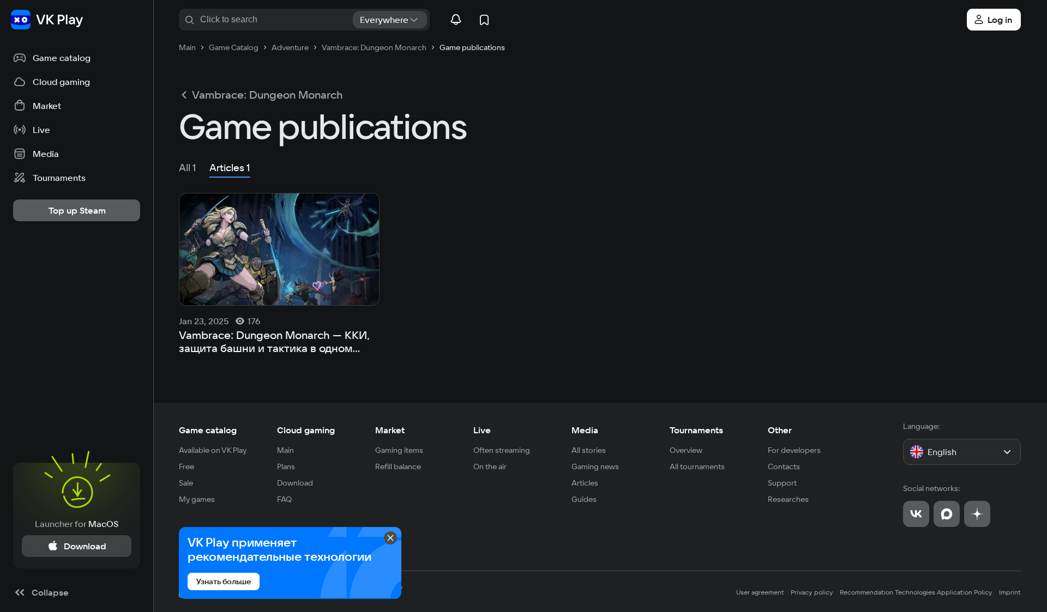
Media (584, 430)
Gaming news (595, 466)
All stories (588, 450)
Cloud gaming (306, 430)
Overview (686, 450)
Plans (286, 466)
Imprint (1010, 592)
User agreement (760, 592)
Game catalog (208, 430)
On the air (490, 466)
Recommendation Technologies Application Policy (916, 592)
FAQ (284, 499)
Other (780, 430)
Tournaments (696, 430)
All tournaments (697, 466)
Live (482, 430)
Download (295, 483)
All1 (187, 167)
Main (285, 450)
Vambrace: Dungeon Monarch (267, 94)
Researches (788, 499)
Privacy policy (812, 592)
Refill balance (398, 466)
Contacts (784, 466)
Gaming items (399, 450)
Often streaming (501, 450)
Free (186, 466)
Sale (186, 483)
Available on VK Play (213, 450)
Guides (584, 499)
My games (197, 499)
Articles (584, 483)
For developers (794, 450)
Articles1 (229, 167)
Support (782, 483)
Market (390, 430)
